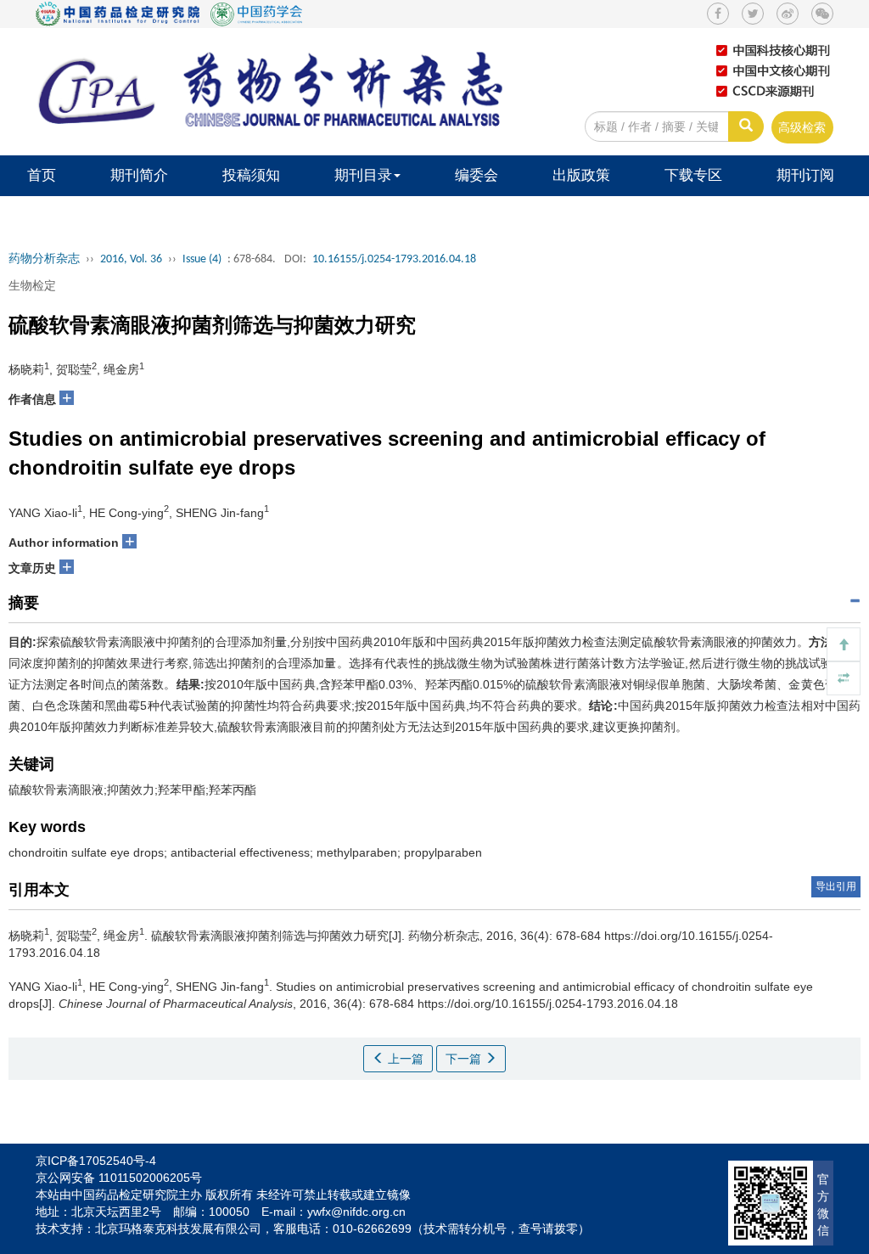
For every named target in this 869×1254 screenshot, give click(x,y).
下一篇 (465, 1059)
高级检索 (802, 127)
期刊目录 (363, 175)
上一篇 (403, 1059)
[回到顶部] (844, 644)
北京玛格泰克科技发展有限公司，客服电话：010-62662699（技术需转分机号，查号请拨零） (342, 1228)
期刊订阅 (805, 175)
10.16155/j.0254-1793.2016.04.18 (394, 259)
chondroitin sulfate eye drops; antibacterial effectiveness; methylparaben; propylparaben (245, 852)
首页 (41, 175)
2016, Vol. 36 (131, 259)
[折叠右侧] (844, 678)
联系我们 (56, 216)
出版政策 (581, 175)
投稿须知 (251, 175)
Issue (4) (201, 259)
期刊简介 (139, 175)
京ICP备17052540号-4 (96, 1160)
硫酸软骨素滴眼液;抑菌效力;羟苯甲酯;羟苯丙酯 (132, 789)
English (162, 216)
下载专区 (693, 175)
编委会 (476, 175)
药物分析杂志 (44, 259)
